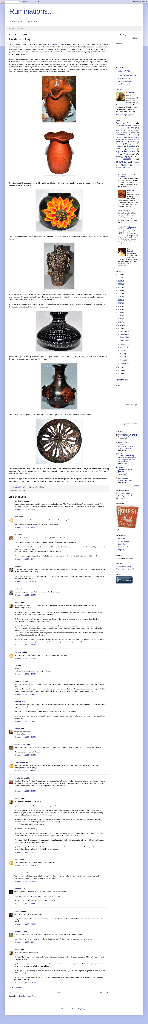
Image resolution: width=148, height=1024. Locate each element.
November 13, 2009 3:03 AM (24, 942)
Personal (128, 151)
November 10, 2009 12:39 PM (25, 866)
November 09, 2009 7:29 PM (25, 755)
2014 (120, 313)
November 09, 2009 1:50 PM (25, 737)
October (123, 344)
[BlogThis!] (36, 487)
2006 (120, 373)
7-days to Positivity (125, 123)
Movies (118, 144)
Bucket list (119, 130)
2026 (120, 274)
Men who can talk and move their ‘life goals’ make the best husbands (127, 460)
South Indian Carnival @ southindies (52, 44)
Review (118, 157)
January (123, 363)
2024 (120, 281)
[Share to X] (38, 487)
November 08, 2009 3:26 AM (24, 527)
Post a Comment (18, 987)
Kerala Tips (122, 544)
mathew (17, 517)
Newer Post (14, 992)
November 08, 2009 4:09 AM (24, 559)
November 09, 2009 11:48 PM (25, 852)
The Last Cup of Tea (125, 437)
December (124, 331)
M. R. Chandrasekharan (130, 139)
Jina (16, 566)
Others (119, 149)
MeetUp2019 (120, 142)
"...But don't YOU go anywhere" (125, 72)
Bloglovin (121, 550)
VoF (125, 167)
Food (134, 135)
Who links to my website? (125, 569)
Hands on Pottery (130, 191)
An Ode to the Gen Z (125, 480)
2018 (120, 300)
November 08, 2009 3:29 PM (25, 645)
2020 (120, 293)
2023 (120, 284)
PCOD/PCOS (131, 149)
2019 (120, 297)
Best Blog (121, 538)
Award (137, 125)
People (118, 152)
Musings (128, 144)
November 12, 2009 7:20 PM (25, 924)
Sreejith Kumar (20, 744)
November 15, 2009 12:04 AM (25, 983)
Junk (119, 139)
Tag (125, 156)
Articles (118, 125)
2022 (120, 287)
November (124, 334)
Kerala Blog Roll (123, 547)
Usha (16, 535)
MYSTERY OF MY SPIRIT (127, 435)
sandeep (17, 701)
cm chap (17, 889)
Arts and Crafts (20, 490)
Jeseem (17, 729)
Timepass (136, 162)
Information (135, 137)
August (123, 347)
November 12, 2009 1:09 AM (24, 904)
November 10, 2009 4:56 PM (25, 881)
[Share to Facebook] (41, 487)
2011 (120, 322)
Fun (125, 137)
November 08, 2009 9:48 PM (25, 674)
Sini (15, 665)
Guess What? (125, 337)
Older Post (104, 992)
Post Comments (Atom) (27, 996)
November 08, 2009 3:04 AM (24, 509)
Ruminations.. (30, 11)
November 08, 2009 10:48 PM (25, 694)
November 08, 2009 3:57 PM (25, 658)
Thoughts (121, 161)
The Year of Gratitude (127, 157)
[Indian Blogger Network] (124, 583)
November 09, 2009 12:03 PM (25, 721)
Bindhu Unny (19, 778)
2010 (120, 325)
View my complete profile (125, 115)
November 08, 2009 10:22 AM (25, 581)
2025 (120, 278)
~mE (16, 589)
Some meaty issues (125, 81)
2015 (120, 309)
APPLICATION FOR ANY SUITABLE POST (127, 175)
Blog (132, 128)
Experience (120, 135)
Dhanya (17, 602)
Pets (117, 154)
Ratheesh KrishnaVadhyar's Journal (125, 469)
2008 (120, 367)
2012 (120, 319)
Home (20, 28)
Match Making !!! (124, 84)
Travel (122, 164)
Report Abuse (122, 380)
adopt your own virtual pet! (130, 424)
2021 (120, 290)
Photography (129, 154)
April (122, 357)
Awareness (122, 128)
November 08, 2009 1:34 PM (25, 595)
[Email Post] (30, 487)
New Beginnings (131, 250)
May (122, 354)
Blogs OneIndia (123, 541)
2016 (120, 306)
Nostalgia (131, 146)
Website (11, 28)
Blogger (84, 1009)
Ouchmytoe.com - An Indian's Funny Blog (126, 455)
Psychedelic (123, 478)
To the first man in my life (127, 76)
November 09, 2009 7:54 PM (25, 791)
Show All (136, 485)
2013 (120, 316)
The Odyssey (122, 473)
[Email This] (34, 487)
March (122, 360)
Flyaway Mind (19, 762)
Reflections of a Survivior (124, 443)
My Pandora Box (124, 78)
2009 (120, 328)
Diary (133, 132)
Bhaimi (17, 859)
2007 (120, 370)
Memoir (132, 142)
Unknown (18, 652)
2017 (120, 303)
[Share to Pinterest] (43, 487)
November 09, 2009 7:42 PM (25, 771)
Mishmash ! (19, 931)
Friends (118, 137)
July (121, 350)
